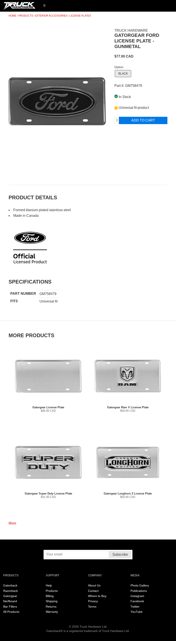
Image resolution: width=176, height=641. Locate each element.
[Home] (19, 6)
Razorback (10, 591)
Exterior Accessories (51, 15)
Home (12, 15)
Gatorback (10, 585)
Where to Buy (97, 596)
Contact (93, 591)
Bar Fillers (10, 606)
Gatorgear (10, 596)
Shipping (52, 601)
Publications (138, 591)
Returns (51, 606)
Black (123, 73)
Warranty (52, 611)
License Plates (80, 15)
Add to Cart (143, 120)
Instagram (137, 596)
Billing (50, 596)
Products (25, 15)
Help (49, 585)
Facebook (137, 601)
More (12, 523)
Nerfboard (10, 601)
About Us (94, 585)
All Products (11, 611)
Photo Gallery (139, 585)
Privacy (93, 601)
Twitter (135, 606)
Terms (92, 606)
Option (118, 67)
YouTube (136, 611)
